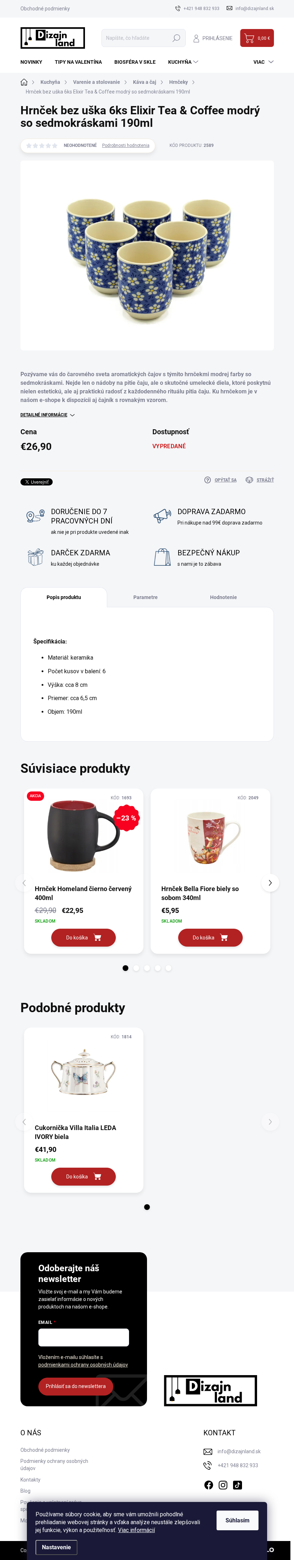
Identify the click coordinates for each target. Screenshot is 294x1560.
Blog (25, 1491)
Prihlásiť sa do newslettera (76, 1386)
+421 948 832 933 (238, 1465)
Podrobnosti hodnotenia (126, 145)
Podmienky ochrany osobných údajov (54, 1464)
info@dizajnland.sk (239, 1451)
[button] (125, 968)
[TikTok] (237, 1483)
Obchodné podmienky (45, 8)
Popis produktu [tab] (64, 597)
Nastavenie (56, 1547)
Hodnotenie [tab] (223, 597)
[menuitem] (34, 62)
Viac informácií (136, 1530)
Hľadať (176, 38)
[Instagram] (223, 1483)
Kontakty (30, 1480)
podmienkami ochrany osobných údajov (83, 1365)
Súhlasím (238, 1520)
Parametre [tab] (145, 597)
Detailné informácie (43, 414)
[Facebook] (208, 1483)
